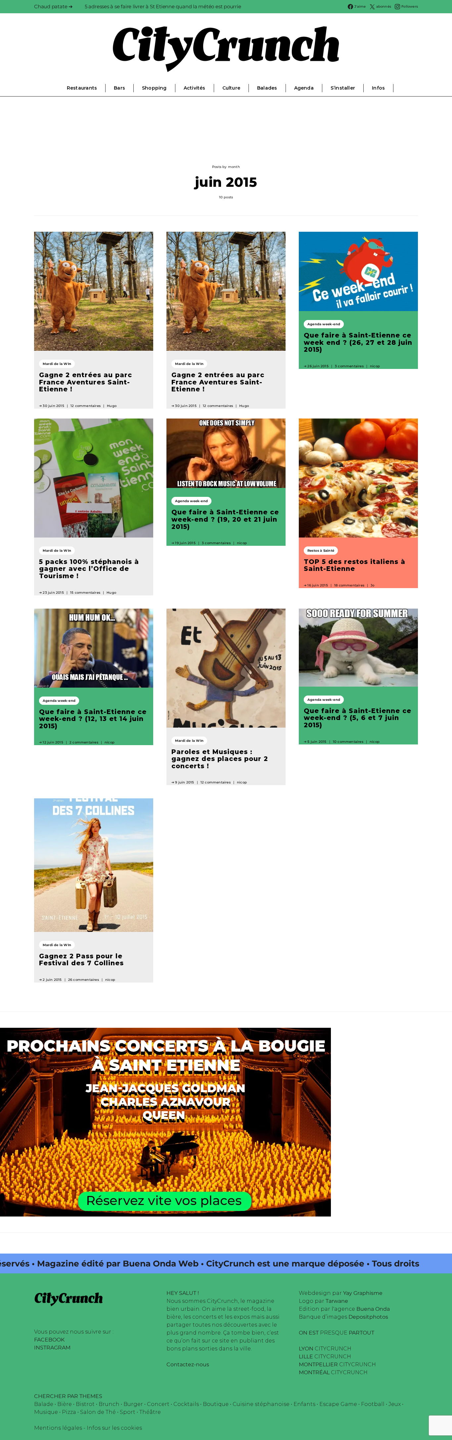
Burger (133, 1404)
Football (372, 1404)
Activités (194, 88)
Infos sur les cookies (114, 1428)
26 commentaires (83, 980)
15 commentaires (85, 592)
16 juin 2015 (317, 585)
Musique (46, 1412)
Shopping (154, 88)
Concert (158, 1404)
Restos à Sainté (320, 550)
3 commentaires (349, 366)
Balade (43, 1404)
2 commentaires (83, 742)
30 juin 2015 (53, 406)
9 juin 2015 (184, 782)
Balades (267, 88)
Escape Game (338, 1404)
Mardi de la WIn (57, 364)
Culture (231, 88)
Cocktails (186, 1404)
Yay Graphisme (363, 1293)
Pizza (69, 1412)
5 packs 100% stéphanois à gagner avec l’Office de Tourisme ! (89, 569)
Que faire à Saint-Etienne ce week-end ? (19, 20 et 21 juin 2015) (225, 519)
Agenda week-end (323, 324)
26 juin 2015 (317, 366)
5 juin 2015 (316, 742)
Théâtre (150, 1412)
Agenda (304, 88)
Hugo (111, 406)
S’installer (343, 88)
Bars (119, 88)
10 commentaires (348, 742)
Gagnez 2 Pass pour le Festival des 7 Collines (81, 959)
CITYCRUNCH (325, 1348)
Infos (378, 88)
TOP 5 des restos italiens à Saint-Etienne (354, 565)
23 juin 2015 (53, 592)
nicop (375, 366)
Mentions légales (58, 1428)
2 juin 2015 (52, 980)
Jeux (394, 1404)
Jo (372, 585)
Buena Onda (373, 1309)
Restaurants (82, 88)
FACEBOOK (49, 1340)
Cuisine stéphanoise (261, 1404)
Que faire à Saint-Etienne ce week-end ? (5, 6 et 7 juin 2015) (357, 718)
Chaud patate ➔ (53, 6)
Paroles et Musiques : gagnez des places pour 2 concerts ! (219, 759)
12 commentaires (85, 406)
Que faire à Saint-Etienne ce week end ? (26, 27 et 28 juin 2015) (358, 342)
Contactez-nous (187, 1364)
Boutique (216, 1404)
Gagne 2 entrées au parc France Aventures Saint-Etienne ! (85, 382)
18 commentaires (349, 585)
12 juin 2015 (53, 742)
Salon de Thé (98, 1412)
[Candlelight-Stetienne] (165, 1121)
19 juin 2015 (185, 543)
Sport (127, 1412)
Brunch (109, 1404)
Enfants (304, 1404)
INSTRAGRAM (52, 1347)
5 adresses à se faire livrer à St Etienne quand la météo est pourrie (163, 6)
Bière (64, 1404)
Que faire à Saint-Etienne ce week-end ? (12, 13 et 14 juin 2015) (93, 719)
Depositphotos (368, 1317)
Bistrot (85, 1404)
